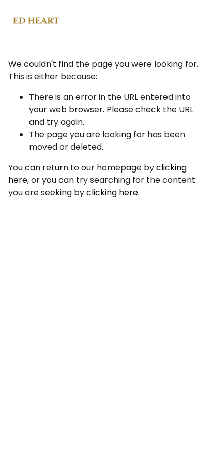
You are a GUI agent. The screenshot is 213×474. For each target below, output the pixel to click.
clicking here (112, 192)
